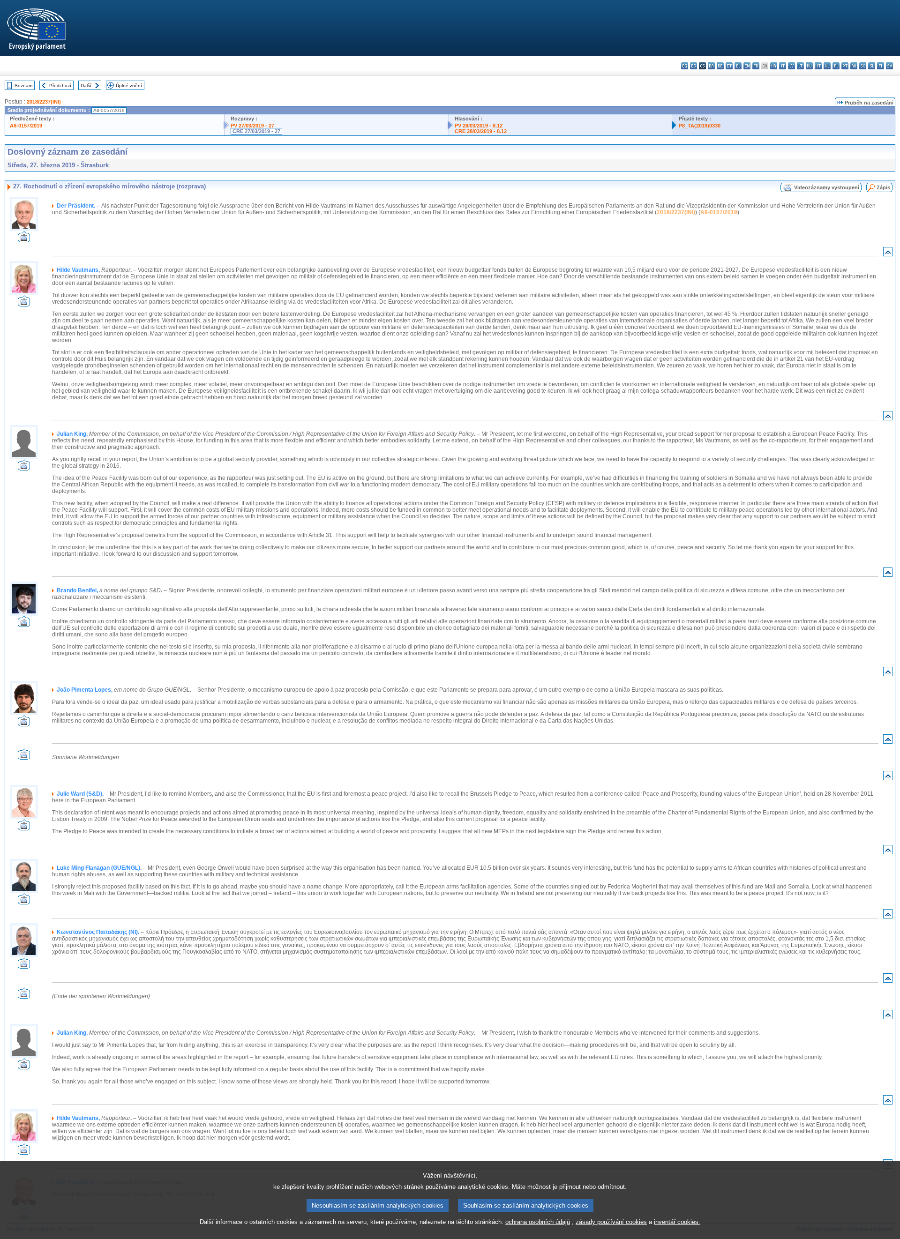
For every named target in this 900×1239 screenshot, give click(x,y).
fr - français (755, 65)
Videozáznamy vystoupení (826, 187)
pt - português (844, 65)
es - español (693, 65)
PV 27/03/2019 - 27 (252, 125)
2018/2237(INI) (44, 101)
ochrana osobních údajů (537, 1221)
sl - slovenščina (871, 65)
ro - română (853, 65)
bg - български (684, 65)
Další (86, 85)
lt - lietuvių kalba (800, 65)
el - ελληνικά (738, 65)
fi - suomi (880, 65)
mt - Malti (818, 65)
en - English (746, 65)
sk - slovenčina (862, 65)
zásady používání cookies (611, 1221)
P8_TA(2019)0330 (699, 125)
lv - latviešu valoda (791, 65)
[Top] (888, 253)
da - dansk (711, 65)
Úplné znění (129, 85)
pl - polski (836, 65)
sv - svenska (889, 65)
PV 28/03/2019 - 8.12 (478, 125)
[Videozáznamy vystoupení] (24, 240)
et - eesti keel (729, 65)
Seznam (23, 85)
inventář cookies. (677, 1221)
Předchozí (60, 85)
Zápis (883, 187)
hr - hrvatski (773, 65)
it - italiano (782, 65)
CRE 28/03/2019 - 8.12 (481, 131)
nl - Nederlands (827, 65)
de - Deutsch (720, 65)
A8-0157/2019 (26, 125)
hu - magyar (809, 65)
